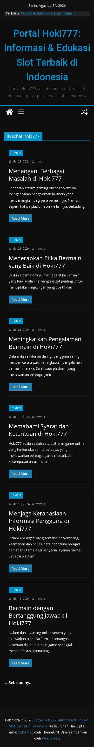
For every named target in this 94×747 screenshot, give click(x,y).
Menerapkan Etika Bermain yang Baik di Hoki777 (45, 261)
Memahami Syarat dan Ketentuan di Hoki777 (39, 429)
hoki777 (16, 153)
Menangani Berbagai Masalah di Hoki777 (36, 174)
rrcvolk (40, 161)
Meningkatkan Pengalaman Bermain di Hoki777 (45, 342)
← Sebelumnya (17, 682)
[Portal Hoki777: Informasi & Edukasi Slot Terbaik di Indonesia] (9, 112)
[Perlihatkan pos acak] (84, 112)
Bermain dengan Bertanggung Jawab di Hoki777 (38, 615)
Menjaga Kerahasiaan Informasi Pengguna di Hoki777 (39, 520)
